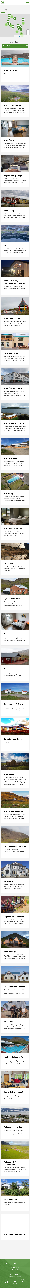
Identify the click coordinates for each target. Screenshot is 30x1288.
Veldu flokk (14, 42)
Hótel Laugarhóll (11, 70)
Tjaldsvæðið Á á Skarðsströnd (10, 1163)
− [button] (27, 33)
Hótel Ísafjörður (10, 140)
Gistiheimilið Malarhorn (14, 423)
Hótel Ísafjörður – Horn (14, 388)
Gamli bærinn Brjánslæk (14, 704)
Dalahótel (8, 245)
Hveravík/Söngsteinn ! (13, 1092)
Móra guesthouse (11, 1199)
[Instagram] (22, 1281)
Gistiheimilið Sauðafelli (13, 811)
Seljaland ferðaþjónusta (14, 916)
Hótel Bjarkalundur (12, 318)
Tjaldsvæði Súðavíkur (13, 1127)
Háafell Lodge (10, 951)
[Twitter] (15, 1281)
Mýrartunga (9, 774)
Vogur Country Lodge (13, 175)
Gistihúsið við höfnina (13, 528)
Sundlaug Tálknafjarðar (13, 1057)
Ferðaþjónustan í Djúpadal (15, 846)
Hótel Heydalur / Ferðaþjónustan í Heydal (14, 282)
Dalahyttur (8, 563)
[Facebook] (7, 1281)
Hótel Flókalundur (11, 458)
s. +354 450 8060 (15, 1274)
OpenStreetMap (22, 36)
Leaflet (16, 36)
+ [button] (27, 31)
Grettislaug (8, 493)
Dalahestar (8, 1022)
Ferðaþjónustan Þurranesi (14, 986)
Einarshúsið (8, 881)
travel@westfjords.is (15, 1276)
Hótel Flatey (9, 210)
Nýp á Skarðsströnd (12, 598)
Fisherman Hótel (11, 353)
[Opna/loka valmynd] (27, 2)
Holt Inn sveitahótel (12, 105)
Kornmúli (7, 669)
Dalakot (7, 634)
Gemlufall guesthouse (13, 739)
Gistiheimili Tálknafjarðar (14, 1234)
